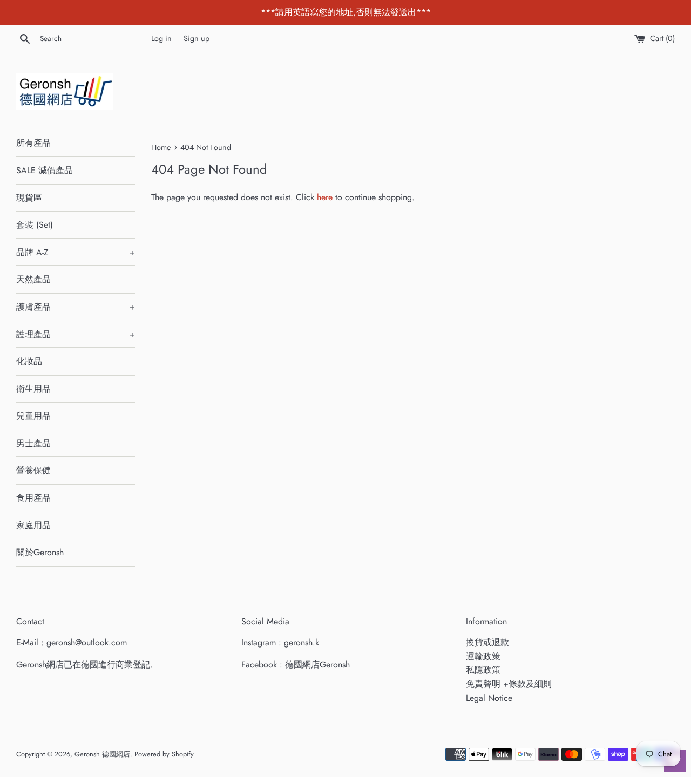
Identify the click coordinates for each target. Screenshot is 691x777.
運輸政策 (483, 656)
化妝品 (29, 361)
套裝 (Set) (34, 225)
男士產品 (33, 443)
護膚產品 (75, 307)
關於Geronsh (40, 552)
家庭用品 (33, 525)
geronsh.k (301, 642)
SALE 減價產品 (44, 170)
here (325, 197)
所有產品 (33, 143)
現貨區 (29, 198)
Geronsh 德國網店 (102, 754)
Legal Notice (489, 698)
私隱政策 (483, 670)
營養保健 (33, 470)
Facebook (259, 664)
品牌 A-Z (75, 252)
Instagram (258, 642)
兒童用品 (33, 416)
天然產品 (33, 279)
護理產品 (75, 334)
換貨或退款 (487, 642)
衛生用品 (33, 389)
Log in (161, 38)
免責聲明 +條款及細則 (509, 684)
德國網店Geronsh (317, 664)
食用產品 (33, 498)
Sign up (196, 38)
